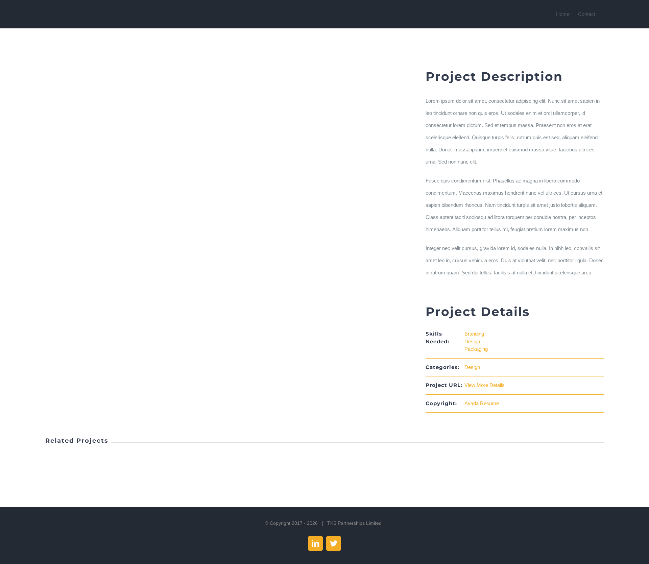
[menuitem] (567, 14)
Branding (474, 334)
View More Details (484, 385)
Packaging (476, 349)
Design (472, 341)
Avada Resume (481, 403)
